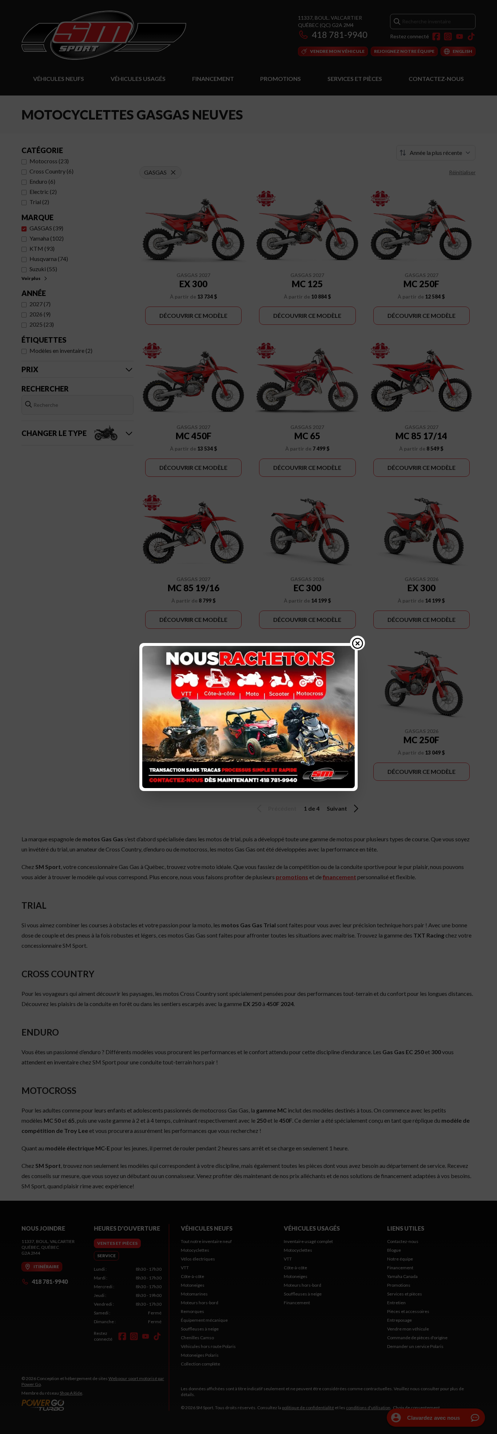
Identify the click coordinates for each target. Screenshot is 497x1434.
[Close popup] (357, 643)
